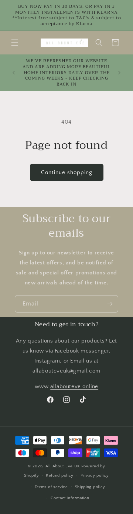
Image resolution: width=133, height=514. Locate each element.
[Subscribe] (110, 304)
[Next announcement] (119, 72)
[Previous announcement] (14, 72)
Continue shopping (66, 172)
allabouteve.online (74, 386)
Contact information (70, 498)
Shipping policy (90, 487)
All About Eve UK (62, 466)
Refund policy (60, 475)
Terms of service (51, 487)
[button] (15, 42)
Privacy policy (95, 475)
